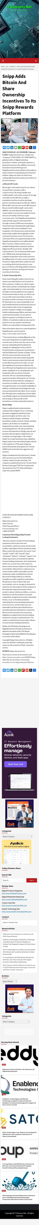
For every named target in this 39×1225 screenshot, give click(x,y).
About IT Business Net (10, 922)
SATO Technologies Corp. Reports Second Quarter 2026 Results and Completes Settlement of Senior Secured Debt (19, 952)
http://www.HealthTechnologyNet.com (16, 911)
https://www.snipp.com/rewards (14, 334)
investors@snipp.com (10, 529)
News (3, 1064)
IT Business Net (19, 6)
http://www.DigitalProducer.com (14, 893)
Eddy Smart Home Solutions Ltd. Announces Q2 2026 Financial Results (18, 935)
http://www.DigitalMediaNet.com (14, 899)
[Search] (36, 61)
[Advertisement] (19, 32)
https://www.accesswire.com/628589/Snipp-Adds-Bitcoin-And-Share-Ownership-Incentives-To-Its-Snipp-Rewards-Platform (19, 659)
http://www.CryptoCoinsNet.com (14, 905)
